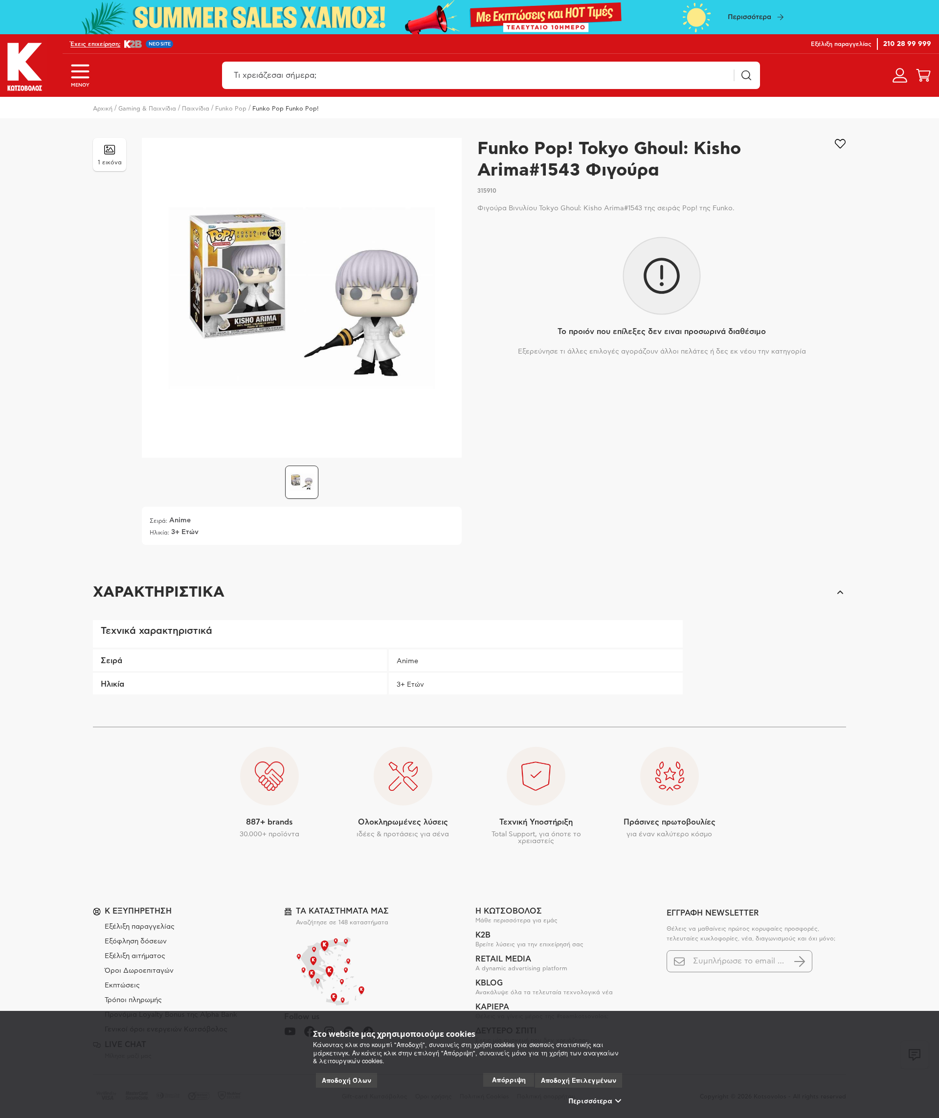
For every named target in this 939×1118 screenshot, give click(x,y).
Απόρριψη (509, 1079)
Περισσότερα (590, 1100)
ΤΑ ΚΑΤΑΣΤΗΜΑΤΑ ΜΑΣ (342, 911)
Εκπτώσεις (122, 985)
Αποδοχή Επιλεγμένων (578, 1080)
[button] (469, 592)
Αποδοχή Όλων (346, 1080)
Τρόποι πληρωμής (133, 1000)
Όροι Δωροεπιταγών (139, 970)
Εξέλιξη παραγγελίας (140, 926)
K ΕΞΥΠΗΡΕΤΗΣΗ (138, 911)
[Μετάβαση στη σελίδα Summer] (469, 17)
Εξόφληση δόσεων (136, 941)
